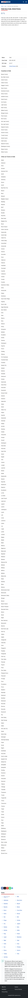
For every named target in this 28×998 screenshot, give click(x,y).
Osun (18, 943)
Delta (5, 913)
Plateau (19, 947)
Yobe (18, 953)
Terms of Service (18, 989)
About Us (4, 986)
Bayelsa (5, 907)
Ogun (18, 940)
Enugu (5, 920)
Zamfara (6, 957)
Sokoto (18, 950)
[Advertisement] (14, 41)
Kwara (18, 933)
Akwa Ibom (19, 900)
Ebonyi (18, 913)
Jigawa (18, 923)
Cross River (19, 910)
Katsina (5, 930)
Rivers (5, 950)
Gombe (18, 920)
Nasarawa (19, 937)
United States (12, 66)
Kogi (5, 933)
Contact (16, 986)
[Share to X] (5, 888)
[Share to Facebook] (2, 888)
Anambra (6, 903)
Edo (4, 917)
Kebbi (18, 930)
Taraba (5, 953)
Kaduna (5, 927)
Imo (4, 923)
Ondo (5, 943)
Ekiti (18, 917)
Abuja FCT (6, 897)
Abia (18, 896)
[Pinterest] (7, 888)
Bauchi (18, 903)
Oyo (5, 947)
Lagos (5, 937)
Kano (18, 927)
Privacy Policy (5, 991)
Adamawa (6, 900)
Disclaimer (4, 989)
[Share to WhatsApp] (10, 888)
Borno (5, 910)
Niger (5, 940)
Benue (18, 907)
